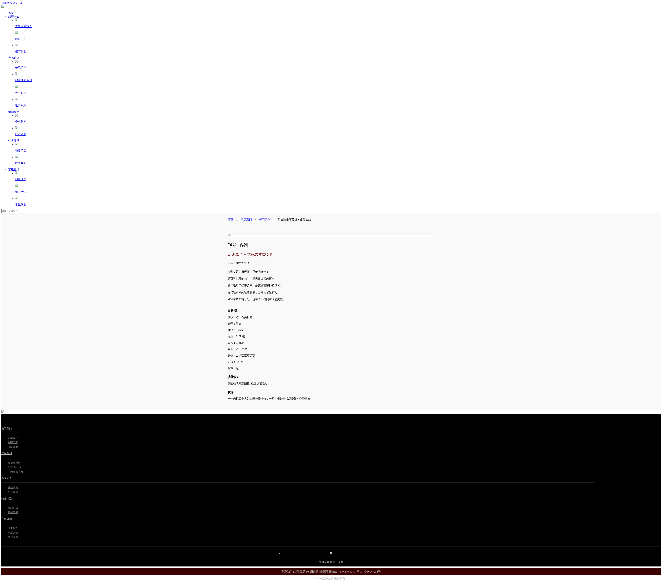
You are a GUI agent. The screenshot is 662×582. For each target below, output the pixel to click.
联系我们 (20, 163)
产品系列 (13, 57)
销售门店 (20, 150)
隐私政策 (299, 571)
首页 (11, 12)
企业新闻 (20, 121)
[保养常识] (16, 185)
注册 (22, 3)
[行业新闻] (16, 128)
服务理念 (20, 179)
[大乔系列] (16, 86)
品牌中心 (13, 16)
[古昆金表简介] (16, 20)
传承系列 (20, 67)
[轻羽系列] (16, 99)
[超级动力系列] (16, 74)
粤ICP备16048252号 (369, 571)
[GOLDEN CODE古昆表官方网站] (2, 6)
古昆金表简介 (23, 26)
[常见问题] (16, 198)
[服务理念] (16, 173)
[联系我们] (16, 157)
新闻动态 (13, 111)
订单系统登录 (9, 3)
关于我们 (6, 428)
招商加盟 (20, 51)
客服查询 (13, 169)
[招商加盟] (16, 45)
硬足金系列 (14, 462)
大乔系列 (20, 92)
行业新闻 (20, 134)
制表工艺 (20, 38)
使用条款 (312, 571)
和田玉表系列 (15, 471)
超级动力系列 (23, 80)
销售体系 (13, 140)
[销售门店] (16, 144)
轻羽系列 (20, 105)
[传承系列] (16, 61)
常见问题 (20, 204)
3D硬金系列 (14, 467)
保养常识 (20, 191)
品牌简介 (13, 438)
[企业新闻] (16, 115)
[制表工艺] (16, 32)
